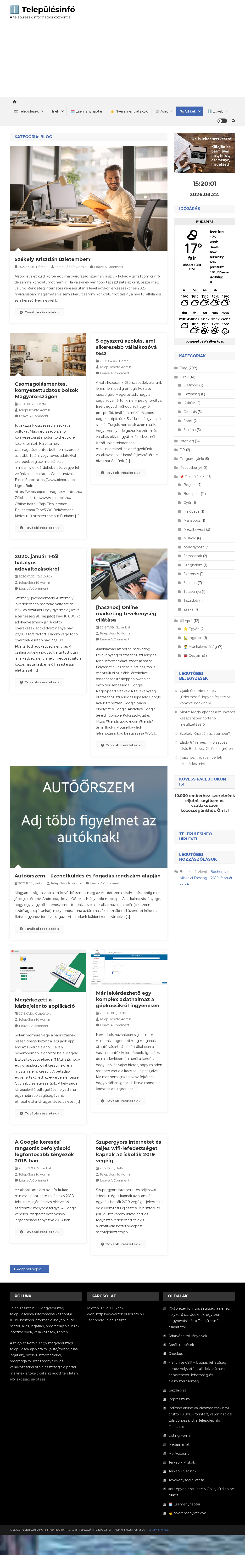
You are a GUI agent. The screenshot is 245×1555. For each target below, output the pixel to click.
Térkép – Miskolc (182, 1462)
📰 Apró (162, 111)
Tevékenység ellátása (186, 1480)
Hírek (54, 111)
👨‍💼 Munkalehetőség (200, 647)
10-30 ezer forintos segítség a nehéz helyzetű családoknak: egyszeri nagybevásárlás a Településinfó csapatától (199, 1317)
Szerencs (191, 574)
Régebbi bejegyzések (33, 1269)
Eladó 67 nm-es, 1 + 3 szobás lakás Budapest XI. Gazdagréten (206, 745)
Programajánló (192, 459)
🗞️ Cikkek (188, 111)
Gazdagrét (177, 1390)
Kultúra (189, 403)
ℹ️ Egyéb (215, 111)
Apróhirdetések (181, 1345)
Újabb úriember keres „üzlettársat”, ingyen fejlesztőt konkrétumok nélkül (205, 697)
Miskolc (190, 538)
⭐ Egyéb (192, 629)
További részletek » (42, 312)
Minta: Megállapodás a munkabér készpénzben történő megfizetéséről (207, 718)
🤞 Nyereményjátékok (129, 111)
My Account (178, 1453)
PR (182, 450)
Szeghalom (193, 565)
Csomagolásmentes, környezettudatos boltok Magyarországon (46, 390)
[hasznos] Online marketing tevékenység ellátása (126, 614)
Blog (184, 368)
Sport (188, 421)
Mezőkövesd (194, 529)
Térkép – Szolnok (182, 1471)
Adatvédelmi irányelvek (187, 1336)
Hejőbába (192, 511)
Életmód (191, 385)
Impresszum (179, 1399)
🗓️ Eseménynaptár (86, 111)
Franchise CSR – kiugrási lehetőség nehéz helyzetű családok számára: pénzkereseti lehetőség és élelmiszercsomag (197, 1371)
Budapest (192, 494)
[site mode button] (222, 121)
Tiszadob (191, 600)
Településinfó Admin (70, 267)
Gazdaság (192, 394)
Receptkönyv (191, 467)
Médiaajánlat (178, 1444)
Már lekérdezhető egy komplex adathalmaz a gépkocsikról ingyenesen (127, 999)
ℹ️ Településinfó (42, 9)
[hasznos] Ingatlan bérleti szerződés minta (201, 760)
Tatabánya (192, 591)
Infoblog (187, 441)
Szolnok (190, 583)
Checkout (176, 1353)
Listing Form (179, 1435)
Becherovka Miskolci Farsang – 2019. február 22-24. (206, 878)
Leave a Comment (108, 267)
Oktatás (190, 412)
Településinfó (116, 1320)
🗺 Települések (26, 111)
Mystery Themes (157, 1529)
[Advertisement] (122, 61)
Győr (187, 502)
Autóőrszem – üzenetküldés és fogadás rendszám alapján (88, 876)
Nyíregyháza (194, 547)
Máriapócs (192, 520)
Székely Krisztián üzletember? (53, 259)
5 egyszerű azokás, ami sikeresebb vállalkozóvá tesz (126, 347)
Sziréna (190, 430)
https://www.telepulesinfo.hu (120, 1314)
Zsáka (188, 609)
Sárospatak (193, 556)
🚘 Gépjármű (194, 655)
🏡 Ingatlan (193, 638)
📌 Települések (192, 477)
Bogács (190, 485)
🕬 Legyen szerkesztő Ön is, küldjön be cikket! (201, 1492)
